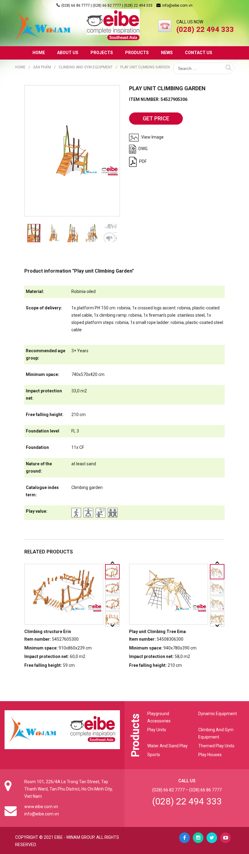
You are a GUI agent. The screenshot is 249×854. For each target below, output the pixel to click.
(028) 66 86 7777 (205, 790)
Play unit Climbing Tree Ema (157, 631)
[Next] (112, 625)
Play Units (156, 729)
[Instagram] (198, 837)
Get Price (156, 118)
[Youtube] (225, 837)
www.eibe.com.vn (41, 806)
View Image (152, 137)
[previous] (112, 562)
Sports (153, 754)
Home (38, 52)
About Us (67, 52)
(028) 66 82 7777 (168, 790)
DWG (143, 148)
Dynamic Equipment (217, 713)
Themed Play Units (216, 745)
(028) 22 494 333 (187, 801)
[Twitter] (211, 837)
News (167, 52)
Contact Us (198, 52)
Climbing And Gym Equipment (86, 67)
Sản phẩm (42, 67)
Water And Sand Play (167, 745)
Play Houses (210, 754)
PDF (142, 161)
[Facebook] (184, 837)
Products (137, 52)
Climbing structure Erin (47, 631)
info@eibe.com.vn (177, 5)
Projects (101, 52)
